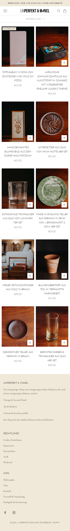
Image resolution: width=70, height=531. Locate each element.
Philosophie (9, 479)
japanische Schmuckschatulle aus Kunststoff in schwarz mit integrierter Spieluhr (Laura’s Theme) (52, 80)
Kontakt (7, 491)
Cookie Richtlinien (12, 440)
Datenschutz (9, 451)
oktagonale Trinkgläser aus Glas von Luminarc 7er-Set (18, 218)
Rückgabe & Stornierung (15, 502)
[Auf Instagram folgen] (14, 512)
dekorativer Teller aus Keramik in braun (18, 354)
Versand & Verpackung (14, 496)
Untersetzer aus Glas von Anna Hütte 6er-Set (52, 149)
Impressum (8, 445)
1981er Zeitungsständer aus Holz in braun (17, 287)
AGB (5, 456)
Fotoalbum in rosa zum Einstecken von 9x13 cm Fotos (17, 76)
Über (5, 485)
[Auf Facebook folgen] (5, 512)
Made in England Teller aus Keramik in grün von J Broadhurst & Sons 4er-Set (52, 220)
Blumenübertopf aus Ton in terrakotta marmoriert (52, 289)
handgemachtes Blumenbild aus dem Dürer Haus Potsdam (18, 151)
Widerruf (7, 462)
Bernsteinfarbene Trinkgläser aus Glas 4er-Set (52, 356)
